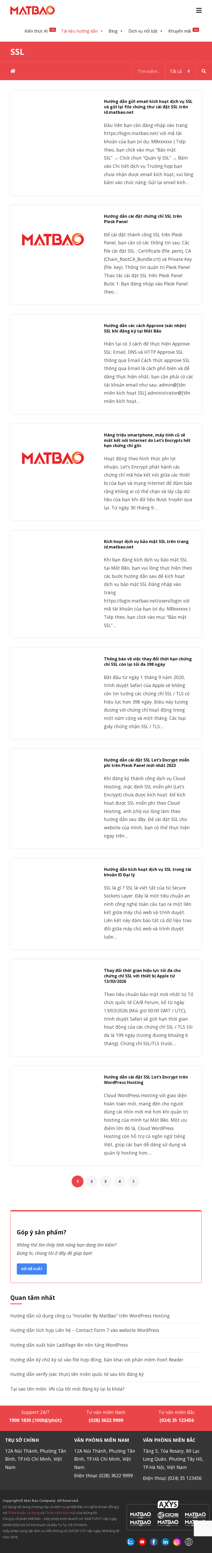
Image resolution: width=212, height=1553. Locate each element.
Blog (113, 31)
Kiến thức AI (40, 31)
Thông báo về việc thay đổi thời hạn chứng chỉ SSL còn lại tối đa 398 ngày (148, 661)
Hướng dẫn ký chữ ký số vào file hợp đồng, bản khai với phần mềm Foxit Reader (96, 1359)
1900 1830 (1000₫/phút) (35, 1420)
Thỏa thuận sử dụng (24, 1512)
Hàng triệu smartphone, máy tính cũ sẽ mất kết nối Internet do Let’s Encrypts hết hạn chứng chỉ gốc (147, 440)
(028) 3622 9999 (106, 1420)
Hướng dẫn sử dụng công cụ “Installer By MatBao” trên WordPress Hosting (90, 1316)
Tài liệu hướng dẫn (79, 31)
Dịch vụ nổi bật (142, 31)
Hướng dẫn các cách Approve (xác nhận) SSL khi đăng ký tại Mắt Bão (145, 328)
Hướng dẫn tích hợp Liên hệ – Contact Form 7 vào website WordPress (84, 1330)
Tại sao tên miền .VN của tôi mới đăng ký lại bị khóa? (67, 1389)
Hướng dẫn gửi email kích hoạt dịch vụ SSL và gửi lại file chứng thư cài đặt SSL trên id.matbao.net (148, 107)
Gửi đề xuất (32, 1268)
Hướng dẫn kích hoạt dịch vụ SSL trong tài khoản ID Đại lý (147, 872)
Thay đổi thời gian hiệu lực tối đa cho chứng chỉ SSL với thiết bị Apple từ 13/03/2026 (142, 976)
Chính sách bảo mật (60, 1512)
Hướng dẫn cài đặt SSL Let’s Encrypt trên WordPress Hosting (146, 1079)
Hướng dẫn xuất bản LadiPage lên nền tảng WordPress (69, 1345)
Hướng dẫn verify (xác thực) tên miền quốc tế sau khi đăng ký (77, 1374)
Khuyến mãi (183, 31)
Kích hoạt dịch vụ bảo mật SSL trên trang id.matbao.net (146, 544)
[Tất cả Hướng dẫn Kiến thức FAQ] (172, 71)
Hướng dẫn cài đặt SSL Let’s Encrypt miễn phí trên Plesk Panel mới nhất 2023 (146, 762)
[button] (199, 10)
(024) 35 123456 (177, 1420)
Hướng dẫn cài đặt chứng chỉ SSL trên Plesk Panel (143, 219)
